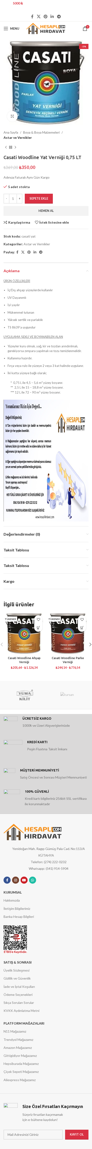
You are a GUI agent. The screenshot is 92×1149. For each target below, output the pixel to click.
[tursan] (67, 695)
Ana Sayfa (11, 132)
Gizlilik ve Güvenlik (17, 978)
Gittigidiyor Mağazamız (20, 1056)
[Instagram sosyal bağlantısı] (15, 880)
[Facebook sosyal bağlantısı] (32, 16)
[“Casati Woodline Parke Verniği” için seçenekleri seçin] (82, 628)
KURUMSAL (13, 892)
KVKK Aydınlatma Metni (21, 1011)
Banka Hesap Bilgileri (19, 917)
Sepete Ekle (38, 198)
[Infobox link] (46, 723)
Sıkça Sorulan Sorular (19, 1003)
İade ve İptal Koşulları (19, 987)
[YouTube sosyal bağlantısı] (24, 880)
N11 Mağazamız (15, 1031)
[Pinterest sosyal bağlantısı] (45, 16)
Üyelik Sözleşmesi (16, 970)
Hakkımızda (12, 900)
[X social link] (38, 16)
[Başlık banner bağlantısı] (39, 6)
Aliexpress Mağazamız (20, 1080)
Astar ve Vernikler (18, 137)
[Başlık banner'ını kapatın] (86, 6)
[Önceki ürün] (6, 147)
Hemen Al (46, 211)
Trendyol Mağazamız (18, 1040)
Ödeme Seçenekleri (18, 995)
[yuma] (25, 695)
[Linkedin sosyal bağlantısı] (52, 16)
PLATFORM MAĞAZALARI (24, 1023)
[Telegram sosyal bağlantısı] (58, 16)
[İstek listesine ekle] (38, 619)
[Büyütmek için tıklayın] (12, 116)
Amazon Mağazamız (18, 1048)
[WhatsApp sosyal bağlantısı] (32, 880)
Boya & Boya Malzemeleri (41, 132)
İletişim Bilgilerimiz (17, 909)
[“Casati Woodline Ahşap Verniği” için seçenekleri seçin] (38, 628)
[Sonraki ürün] (15, 147)
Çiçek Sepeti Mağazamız (21, 1072)
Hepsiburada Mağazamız (21, 1064)
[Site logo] (46, 28)
